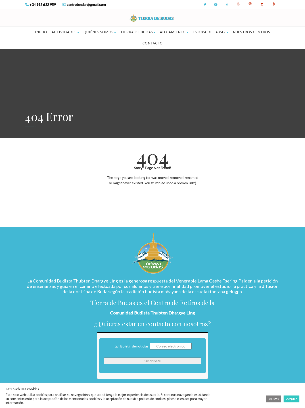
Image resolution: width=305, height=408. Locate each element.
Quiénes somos (98, 32)
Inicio (41, 32)
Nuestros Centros (251, 32)
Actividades (64, 32)
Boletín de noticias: (134, 346)
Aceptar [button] (291, 399)
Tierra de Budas (136, 32)
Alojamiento (173, 32)
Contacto (152, 43)
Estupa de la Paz (209, 32)
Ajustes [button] (274, 399)
